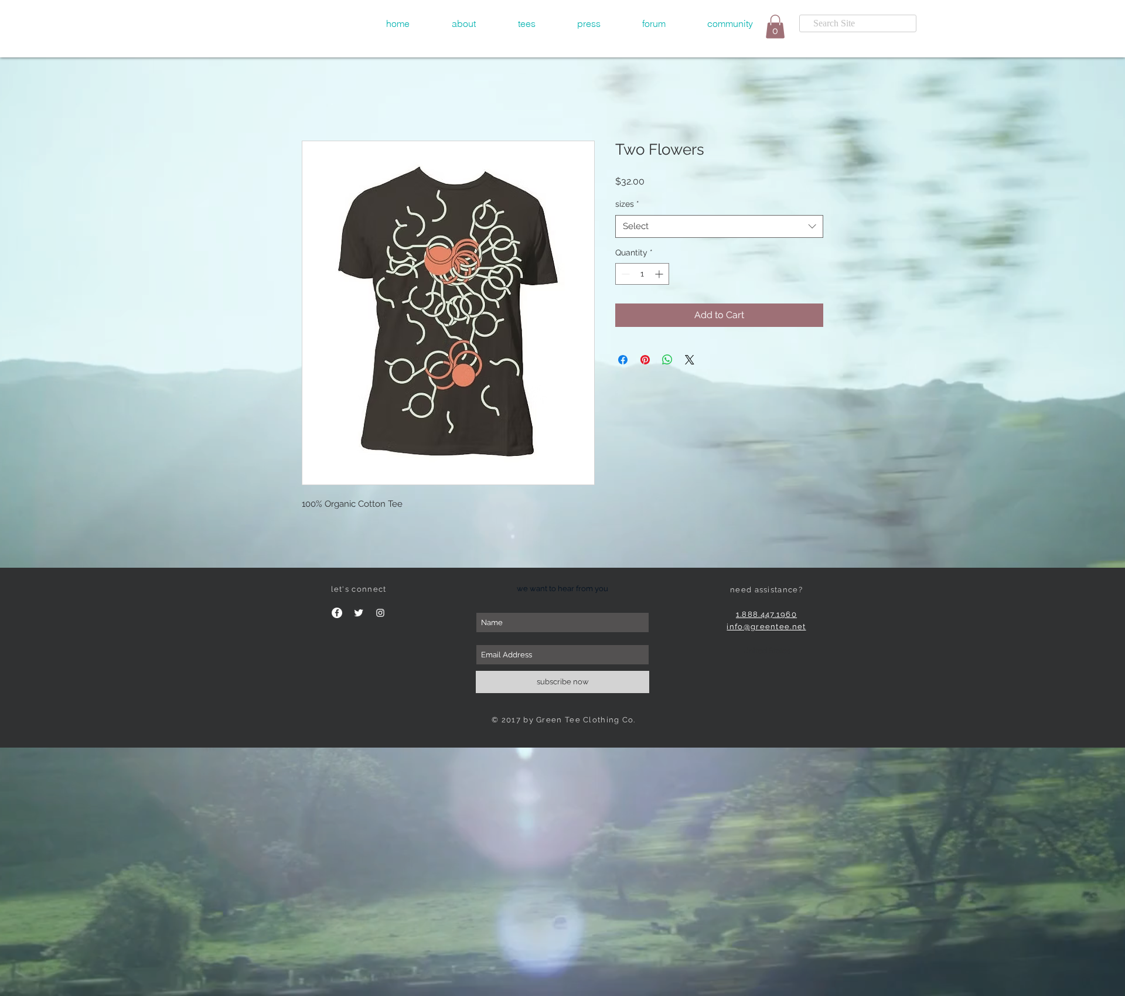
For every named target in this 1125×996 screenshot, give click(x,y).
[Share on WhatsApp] (667, 361)
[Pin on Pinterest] (645, 361)
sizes (627, 205)
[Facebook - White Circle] (337, 614)
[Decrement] (624, 275)
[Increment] (660, 275)
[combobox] (719, 227)
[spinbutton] (642, 275)
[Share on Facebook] (623, 361)
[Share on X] (690, 361)
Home (315, 99)
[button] (526, 23)
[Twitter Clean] (358, 614)
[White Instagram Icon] (380, 614)
